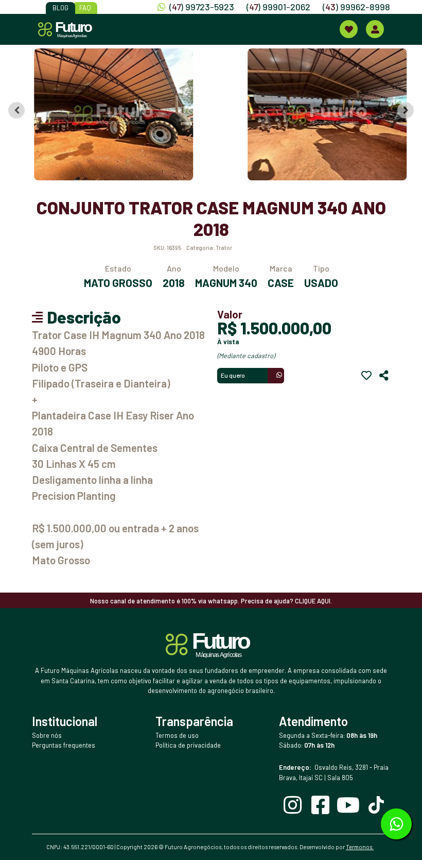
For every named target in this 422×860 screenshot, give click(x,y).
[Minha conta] (375, 29)
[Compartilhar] (384, 375)
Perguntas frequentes (63, 745)
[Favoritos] (366, 375)
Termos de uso (177, 735)
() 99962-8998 (356, 6)
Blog (60, 8)
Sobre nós (47, 735)
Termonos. (360, 847)
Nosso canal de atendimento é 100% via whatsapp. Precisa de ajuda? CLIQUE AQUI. (211, 601)
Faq (85, 8)
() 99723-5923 (201, 6)
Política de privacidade (188, 745)
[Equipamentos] (349, 29)
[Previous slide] (16, 110)
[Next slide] (405, 110)
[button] (109, 114)
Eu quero (233, 375)
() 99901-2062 (278, 6)
